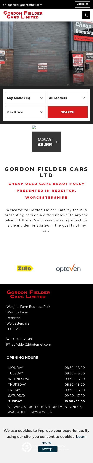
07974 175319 (21, 339)
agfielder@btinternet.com (24, 4)
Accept (48, 449)
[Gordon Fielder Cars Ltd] (23, 15)
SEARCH (67, 112)
